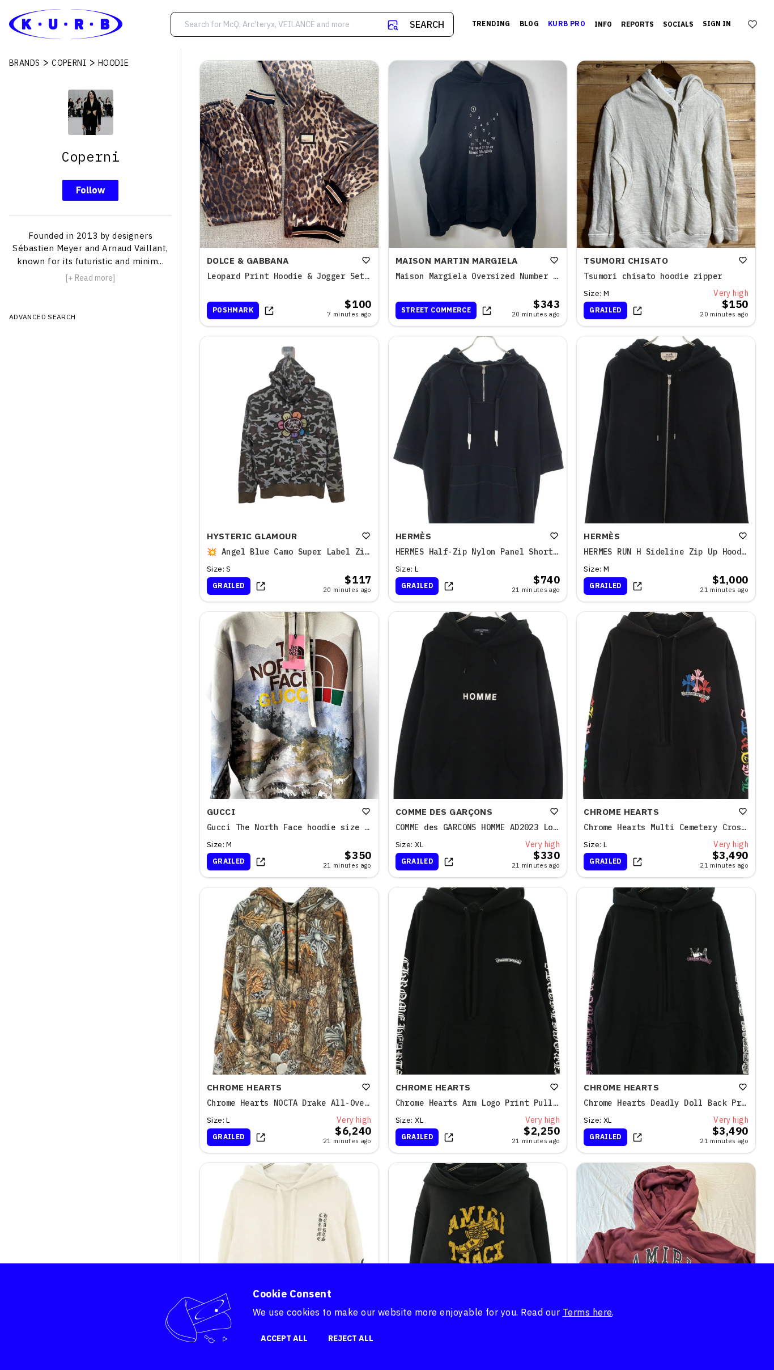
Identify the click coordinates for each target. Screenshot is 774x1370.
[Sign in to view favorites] (752, 24)
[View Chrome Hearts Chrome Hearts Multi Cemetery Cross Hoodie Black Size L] (666, 744)
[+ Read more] (90, 278)
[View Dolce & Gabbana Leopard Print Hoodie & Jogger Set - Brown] (289, 193)
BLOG (529, 23)
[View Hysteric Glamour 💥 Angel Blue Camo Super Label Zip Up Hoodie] (289, 469)
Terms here (588, 1312)
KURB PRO (566, 23)
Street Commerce (436, 310)
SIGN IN (717, 23)
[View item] (269, 311)
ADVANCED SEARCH (42, 316)
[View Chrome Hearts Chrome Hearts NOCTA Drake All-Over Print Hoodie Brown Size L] (289, 1020)
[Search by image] (392, 24)
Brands (24, 63)
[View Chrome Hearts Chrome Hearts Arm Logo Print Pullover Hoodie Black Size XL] (478, 1020)
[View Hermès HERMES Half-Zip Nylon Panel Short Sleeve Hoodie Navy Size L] (478, 469)
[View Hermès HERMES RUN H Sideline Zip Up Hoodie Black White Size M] (666, 469)
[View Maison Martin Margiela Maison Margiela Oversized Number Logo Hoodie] (478, 193)
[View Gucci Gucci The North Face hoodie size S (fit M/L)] (289, 744)
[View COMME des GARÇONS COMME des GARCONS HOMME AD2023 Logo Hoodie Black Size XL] (478, 744)
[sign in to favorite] (366, 260)
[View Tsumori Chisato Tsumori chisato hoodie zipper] (666, 193)
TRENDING (491, 23)
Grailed (605, 310)
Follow (90, 190)
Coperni (69, 63)
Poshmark (232, 310)
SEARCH (427, 24)
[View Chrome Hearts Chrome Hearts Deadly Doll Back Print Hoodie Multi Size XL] (666, 1020)
